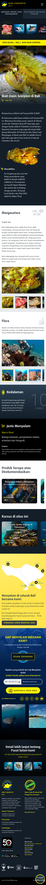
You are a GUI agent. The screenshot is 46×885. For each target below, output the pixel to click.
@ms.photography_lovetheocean (33, 843)
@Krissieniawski (29, 847)
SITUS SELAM (8, 92)
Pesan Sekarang (40, 879)
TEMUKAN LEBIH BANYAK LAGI (19, 623)
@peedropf (27, 851)
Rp (5, 497)
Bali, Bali (9, 100)
